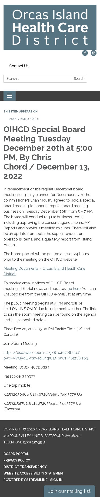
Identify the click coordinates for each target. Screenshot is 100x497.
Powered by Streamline (25, 480)
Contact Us (19, 66)
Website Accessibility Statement (34, 473)
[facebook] (85, 54)
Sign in (56, 480)
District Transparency (25, 467)
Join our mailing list (69, 491)
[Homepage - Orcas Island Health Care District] (50, 27)
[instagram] (94, 54)
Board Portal (16, 454)
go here (73, 288)
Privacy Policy (16, 460)
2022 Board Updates (24, 119)
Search (79, 78)
